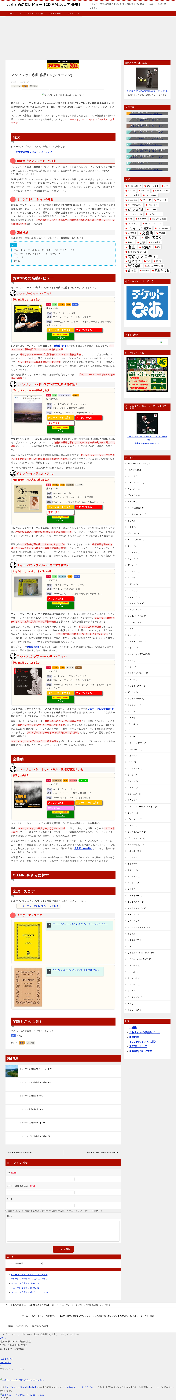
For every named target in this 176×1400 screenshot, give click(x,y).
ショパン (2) (133, 648)
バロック (162, 200)
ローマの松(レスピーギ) (138, 112)
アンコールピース (134, 186)
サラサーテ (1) (134, 597)
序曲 (158, 247)
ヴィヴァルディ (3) (136, 482)
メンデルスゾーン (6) (137, 908)
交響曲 (147, 233)
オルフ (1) (132, 527)
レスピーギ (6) (134, 965)
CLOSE (4, 1398)
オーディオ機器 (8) (136, 508)
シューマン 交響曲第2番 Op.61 (32, 1109)
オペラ (166, 186)
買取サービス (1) (135, 1010)
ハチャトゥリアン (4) (137, 743)
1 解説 (133, 1027)
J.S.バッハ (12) (134, 470)
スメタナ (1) (133, 679)
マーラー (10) (133, 883)
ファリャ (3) (133, 781)
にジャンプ (33, 152)
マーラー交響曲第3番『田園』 (141, 168)
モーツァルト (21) (135, 914)
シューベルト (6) (135, 622)
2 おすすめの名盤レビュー (144, 1032)
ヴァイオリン (133, 223)
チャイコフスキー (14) (137, 686)
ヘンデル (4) (133, 857)
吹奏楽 (147, 247)
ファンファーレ (135, 214)
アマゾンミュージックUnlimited (20, 1387)
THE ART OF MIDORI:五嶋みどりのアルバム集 (147, 91)
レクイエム (142, 219)
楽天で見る (54, 423)
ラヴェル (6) (133, 934)
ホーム (11, 13)
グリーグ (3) (133, 559)
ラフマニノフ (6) (135, 940)
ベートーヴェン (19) (136, 845)
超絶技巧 (145, 270)
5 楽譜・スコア (138, 1046)
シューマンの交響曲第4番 (101, 709)
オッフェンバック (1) (137, 514)
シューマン (16, 86)
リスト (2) (132, 946)
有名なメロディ (142, 257)
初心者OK (152, 238)
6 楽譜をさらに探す (140, 1051)
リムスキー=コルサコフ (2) (139, 959)
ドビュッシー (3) (135, 705)
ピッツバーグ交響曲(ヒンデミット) (143, 118)
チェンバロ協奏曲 (151, 195)
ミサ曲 (130, 219)
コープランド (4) (135, 578)
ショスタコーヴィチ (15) (138, 641)
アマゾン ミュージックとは (31, 13)
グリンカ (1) (133, 565)
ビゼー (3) (132, 762)
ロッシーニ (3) (134, 978)
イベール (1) (133, 476)
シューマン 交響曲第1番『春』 (32, 1096)
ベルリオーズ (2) (135, 851)
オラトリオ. (145, 190)
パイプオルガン (135, 205)
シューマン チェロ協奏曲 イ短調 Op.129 (35, 1082)
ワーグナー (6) (134, 991)
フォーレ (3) (133, 787)
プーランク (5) (134, 775)
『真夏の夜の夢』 (83, 848)
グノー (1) (132, 546)
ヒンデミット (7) (135, 768)
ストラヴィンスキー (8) (138, 673)
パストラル (153, 205)
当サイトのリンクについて (43, 1316)
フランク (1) (133, 800)
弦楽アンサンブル (137, 252)
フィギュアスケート (155, 214)
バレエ (147, 199)
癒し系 (158, 261)
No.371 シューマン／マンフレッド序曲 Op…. (76, 970)
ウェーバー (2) (134, 489)
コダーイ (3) (133, 584)
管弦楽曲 (33, 86)
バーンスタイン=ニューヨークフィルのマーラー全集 (147, 439)
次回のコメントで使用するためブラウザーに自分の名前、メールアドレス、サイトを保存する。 (56, 1211)
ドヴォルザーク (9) (136, 698)
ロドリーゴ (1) (134, 984)
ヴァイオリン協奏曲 (139, 228)
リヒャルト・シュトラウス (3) (141, 953)
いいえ (3, 1338)
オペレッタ (131, 190)
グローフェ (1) (134, 571)
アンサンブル (152, 186)
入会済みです (6, 1359)
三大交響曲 (132, 233)
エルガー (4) (133, 501)
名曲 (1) (131, 1003)
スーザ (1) (132, 660)
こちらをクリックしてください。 (80, 1387)
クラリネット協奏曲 (162, 190)
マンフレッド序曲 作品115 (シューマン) (29, 1279)
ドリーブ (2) (133, 711)
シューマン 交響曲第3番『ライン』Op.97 (36, 1069)
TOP (31, 1305)
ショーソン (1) (134, 635)
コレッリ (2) (133, 590)
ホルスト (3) (133, 870)
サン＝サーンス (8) (136, 603)
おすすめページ (55, 13)
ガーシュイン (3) (135, 533)
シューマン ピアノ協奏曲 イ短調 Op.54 (35, 1136)
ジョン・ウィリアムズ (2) (139, 654)
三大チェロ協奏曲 (163, 228)
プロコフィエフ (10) (136, 838)
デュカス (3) (133, 692)
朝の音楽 (134, 261)
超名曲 (132, 270)
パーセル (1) (133, 724)
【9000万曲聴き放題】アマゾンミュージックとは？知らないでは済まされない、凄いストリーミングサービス (106, 1316)
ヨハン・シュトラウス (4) (139, 927)
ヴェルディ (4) (134, 495)
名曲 (25, 86)
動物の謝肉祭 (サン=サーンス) (141, 125)
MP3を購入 (5, 1362)
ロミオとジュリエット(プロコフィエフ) (145, 137)
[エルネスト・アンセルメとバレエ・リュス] (22, 1379)
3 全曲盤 (134, 1037)
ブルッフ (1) (133, 825)
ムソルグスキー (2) (136, 902)
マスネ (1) (132, 889)
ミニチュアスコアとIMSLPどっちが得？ (38, 906)
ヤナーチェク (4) (135, 921)
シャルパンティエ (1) (137, 616)
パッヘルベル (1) (135, 749)
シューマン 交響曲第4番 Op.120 (32, 1123)
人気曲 (133, 238)
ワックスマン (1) (135, 997)
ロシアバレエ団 (159, 219)
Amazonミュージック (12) (139, 463)
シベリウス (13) (134, 609)
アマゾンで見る (84, 330)
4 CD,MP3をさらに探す (143, 1041)
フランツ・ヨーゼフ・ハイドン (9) (143, 806)
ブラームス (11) (134, 794)
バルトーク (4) (134, 756)
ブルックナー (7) (135, 819)
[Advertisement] (88, 37)
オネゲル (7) (133, 521)
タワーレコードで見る (59, 330)
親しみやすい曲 (155, 266)
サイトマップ (73, 13)
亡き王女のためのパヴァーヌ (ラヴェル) (145, 131)
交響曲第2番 (60, 345)
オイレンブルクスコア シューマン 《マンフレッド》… (80, 924)
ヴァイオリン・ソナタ (153, 223)
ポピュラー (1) (134, 864)
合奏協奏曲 (155, 242)
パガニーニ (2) (134, 736)
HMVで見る (54, 808)
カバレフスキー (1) (136, 540)
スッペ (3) (132, 667)
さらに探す (60, 336)
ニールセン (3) (134, 718)
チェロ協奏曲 (133, 195)
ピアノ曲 (152, 209)
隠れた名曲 (162, 270)
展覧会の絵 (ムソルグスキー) (140, 143)
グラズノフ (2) (134, 552)
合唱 (142, 242)
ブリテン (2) (133, 813)
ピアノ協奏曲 (136, 209)
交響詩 (162, 233)
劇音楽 (131, 242)
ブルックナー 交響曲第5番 (139, 156)
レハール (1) (133, 972)
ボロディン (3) (134, 876)
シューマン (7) (134, 629)
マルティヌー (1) (135, 895)
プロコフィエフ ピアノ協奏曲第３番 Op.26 (146, 149)
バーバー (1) (133, 730)
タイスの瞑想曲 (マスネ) (138, 162)
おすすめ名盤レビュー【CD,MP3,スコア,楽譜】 (44, 4)
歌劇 (148, 261)
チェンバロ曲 (132, 200)
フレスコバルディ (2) (137, 832)
